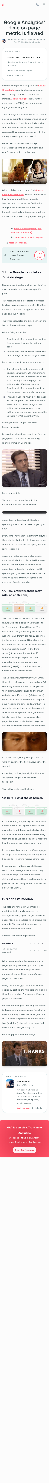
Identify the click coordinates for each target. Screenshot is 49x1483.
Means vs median (15, 75)
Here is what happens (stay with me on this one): (25, 64)
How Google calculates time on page (23, 57)
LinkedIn (38, 1108)
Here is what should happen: (20, 70)
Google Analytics (20, 98)
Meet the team (23, 1108)
